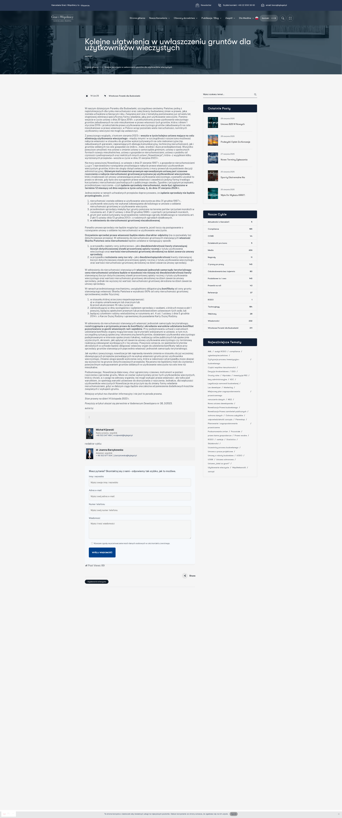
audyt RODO (220, 351)
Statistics (231, 439)
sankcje (220, 439)
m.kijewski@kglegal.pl (123, 435)
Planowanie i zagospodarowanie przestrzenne (223, 425)
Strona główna (91, 67)
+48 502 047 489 (104, 435)
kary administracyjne (217, 379)
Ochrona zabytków (234, 415)
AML (210, 351)
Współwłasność (239, 467)
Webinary (230, 314)
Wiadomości (230, 321)
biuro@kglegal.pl (279, 5)
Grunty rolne (213, 375)
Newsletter (206, 5)
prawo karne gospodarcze (220, 435)
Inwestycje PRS (240, 375)
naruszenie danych (216, 399)
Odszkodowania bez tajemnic (230, 271)
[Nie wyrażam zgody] (338, 814)
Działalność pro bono (230, 243)
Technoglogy (230, 307)
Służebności (213, 443)
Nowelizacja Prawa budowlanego (223, 407)
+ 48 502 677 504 (104, 455)
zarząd (211, 471)
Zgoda (233, 814)
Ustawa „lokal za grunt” (219, 463)
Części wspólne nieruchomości (222, 367)
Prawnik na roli (230, 285)
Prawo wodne (241, 435)
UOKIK (210, 459)
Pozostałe (235, 431)
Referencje (230, 292)
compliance (235, 351)
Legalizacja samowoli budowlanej (223, 383)
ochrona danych (215, 415)
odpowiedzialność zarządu (220, 419)
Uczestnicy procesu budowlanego (223, 447)
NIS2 (230, 399)
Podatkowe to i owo (230, 278)
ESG (234, 371)
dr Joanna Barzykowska (109, 449)
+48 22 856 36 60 (246, 5)
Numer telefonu (97, 504)
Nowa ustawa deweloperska (220, 403)
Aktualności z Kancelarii (230, 222)
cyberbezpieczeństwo (218, 355)
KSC (232, 379)
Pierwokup (240, 419)
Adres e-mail (95, 490)
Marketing (228, 387)
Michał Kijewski (105, 429)
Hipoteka (226, 375)
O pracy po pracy (230, 264)
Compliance (230, 229)
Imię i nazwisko (96, 476)
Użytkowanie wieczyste (97, 582)
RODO (230, 299)
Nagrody (230, 257)
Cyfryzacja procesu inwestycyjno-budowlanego (224, 361)
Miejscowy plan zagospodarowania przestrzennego (224, 393)
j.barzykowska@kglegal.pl (125, 455)
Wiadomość (94, 518)
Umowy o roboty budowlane (221, 455)
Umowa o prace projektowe (220, 451)
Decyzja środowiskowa (218, 371)
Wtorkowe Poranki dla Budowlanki (124, 96)
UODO (239, 455)
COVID (230, 236)
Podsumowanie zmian (218, 431)
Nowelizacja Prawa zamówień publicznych (227, 411)
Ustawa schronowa (225, 459)
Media (230, 250)
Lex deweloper (214, 387)
